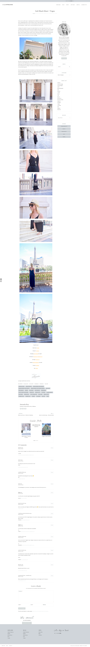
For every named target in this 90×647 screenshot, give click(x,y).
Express (58, 91)
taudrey (33, 396)
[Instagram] (66, 1)
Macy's (58, 96)
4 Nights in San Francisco (46, 436)
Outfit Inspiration (39, 13)
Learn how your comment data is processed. (40, 611)
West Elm (59, 109)
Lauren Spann (21, 472)
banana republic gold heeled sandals (37, 388)
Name (20, 604)
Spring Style (45, 13)
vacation (43, 396)
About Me (40, 632)
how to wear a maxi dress (23, 392)
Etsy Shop (73, 4)
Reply (52, 447)
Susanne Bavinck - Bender (24, 575)
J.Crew (58, 92)
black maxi (48, 388)
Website (44, 604)
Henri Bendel (36, 353)
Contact (40, 635)
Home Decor (64, 131)
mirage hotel (26, 394)
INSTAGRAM (20, 383)
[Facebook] (67, 1)
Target (58, 103)
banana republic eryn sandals (24, 388)
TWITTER (46, 383)
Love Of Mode (21, 550)
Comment (21, 591)
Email (32, 604)
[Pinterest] (69, 1)
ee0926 (19, 447)
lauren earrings (49, 392)
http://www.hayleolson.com (23, 467)
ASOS (58, 86)
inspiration (32, 392)
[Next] (49, 431)
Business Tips (84, 4)
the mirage (38, 396)
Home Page (58, 4)
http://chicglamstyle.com (22, 570)
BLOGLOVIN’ (26, 383)
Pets (64, 134)
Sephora (58, 101)
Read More (64, 58)
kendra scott (37, 392)
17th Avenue (85, 645)
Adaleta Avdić (21, 503)
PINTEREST (42, 383)
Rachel (19, 564)
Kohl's (58, 94)
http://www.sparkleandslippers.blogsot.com (26, 454)
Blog (39, 633)
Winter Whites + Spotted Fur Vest (26, 437)
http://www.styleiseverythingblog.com (27, 531)
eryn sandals (21, 390)
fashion (26, 390)
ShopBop (37, 365)
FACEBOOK (36, 383)
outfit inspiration (33, 394)
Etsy (58, 89)
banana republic (29, 386)
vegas (48, 396)
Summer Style (51, 13)
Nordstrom (35, 356)
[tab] (35, 440)
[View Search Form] (73, 1)
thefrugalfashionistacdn (24, 513)
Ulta (58, 106)
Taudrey (37, 350)
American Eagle (60, 84)
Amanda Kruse (21, 536)
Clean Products (64, 126)
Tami (19, 483)
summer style (28, 396)
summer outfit (21, 396)
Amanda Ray (24, 404)
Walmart (58, 108)
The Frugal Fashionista (25, 519)
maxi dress (21, 394)
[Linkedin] (70, 1)
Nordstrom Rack (60, 99)
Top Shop (59, 105)
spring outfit (46, 394)
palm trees (40, 394)
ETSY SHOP (31, 383)
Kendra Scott (40, 356)
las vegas (43, 392)
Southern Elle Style (21, 478)
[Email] (71, 1)
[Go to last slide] (22, 431)
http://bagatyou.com (22, 580)
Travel (56, 13)
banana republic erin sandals (38, 386)
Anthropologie (60, 85)
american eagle (21, 386)
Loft (58, 95)
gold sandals (37, 390)
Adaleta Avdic (20, 508)
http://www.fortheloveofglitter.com (28, 545)
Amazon (58, 82)
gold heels (31, 390)
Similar (38, 347)
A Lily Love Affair (24, 498)
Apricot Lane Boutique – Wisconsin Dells (46, 414)
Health (9, 633)
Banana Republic (36, 362)
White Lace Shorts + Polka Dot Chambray (25, 414)
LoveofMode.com (25, 559)
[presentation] (26, 429)
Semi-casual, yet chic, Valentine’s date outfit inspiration (36, 425)
